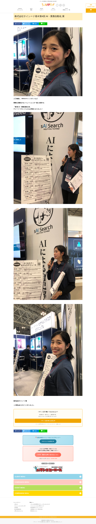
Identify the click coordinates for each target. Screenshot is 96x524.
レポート (41, 9)
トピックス (53, 9)
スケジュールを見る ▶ (48, 441)
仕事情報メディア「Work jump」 (36, 509)
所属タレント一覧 (66, 9)
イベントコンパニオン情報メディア (37, 505)
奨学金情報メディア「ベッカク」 (36, 507)
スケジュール (20, 9)
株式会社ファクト (33, 510)
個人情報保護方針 (17, 509)
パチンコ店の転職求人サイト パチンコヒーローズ (40, 504)
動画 (31, 9)
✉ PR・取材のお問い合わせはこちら (48, 454)
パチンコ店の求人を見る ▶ (48, 420)
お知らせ (16, 504)
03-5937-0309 (54, 458)
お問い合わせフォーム (18, 510)
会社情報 (16, 507)
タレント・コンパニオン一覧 (19, 505)
